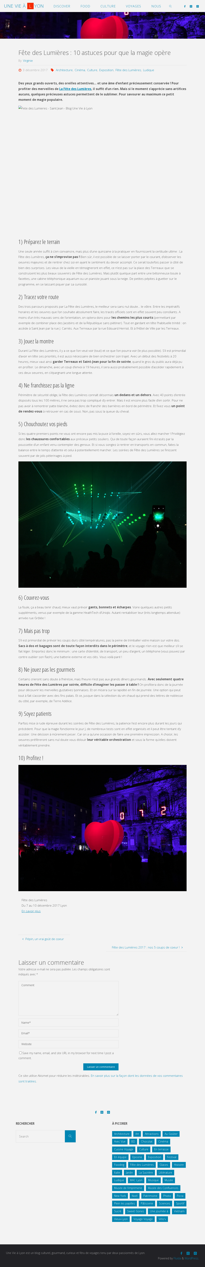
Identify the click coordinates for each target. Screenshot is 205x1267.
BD (133, 1141)
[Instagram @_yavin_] (191, 6)
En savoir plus (31, 911)
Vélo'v (162, 1219)
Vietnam (179, 1211)
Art (137, 1134)
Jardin (129, 1172)
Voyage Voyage (143, 1219)
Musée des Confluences (163, 1188)
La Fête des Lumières (75, 89)
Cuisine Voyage (123, 1149)
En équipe (120, 1157)
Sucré (117, 1211)
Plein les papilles (124, 1203)
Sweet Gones (135, 1211)
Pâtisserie (147, 1203)
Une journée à (159, 1211)
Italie (117, 1172)
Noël (135, 1196)
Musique (153, 1180)
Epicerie (137, 1157)
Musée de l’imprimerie (128, 1188)
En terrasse (161, 1149)
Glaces (164, 1165)
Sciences (164, 1203)
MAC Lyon (136, 1180)
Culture (92, 70)
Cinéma (80, 70)
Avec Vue (120, 1141)
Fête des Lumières (128, 70)
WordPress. (192, 1258)
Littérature (165, 1172)
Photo (167, 1196)
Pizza (180, 1196)
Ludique (148, 70)
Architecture (64, 70)
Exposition (106, 70)
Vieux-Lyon (121, 1219)
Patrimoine (150, 1196)
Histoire (179, 1165)
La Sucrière (146, 1172)
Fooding (119, 1165)
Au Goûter (171, 1134)
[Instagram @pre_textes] (197, 6)
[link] (170, 6)
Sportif (180, 1203)
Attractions (152, 1134)
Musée (169, 1180)
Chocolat (147, 1141)
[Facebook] (185, 6)
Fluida (177, 1258)
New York (120, 1196)
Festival (171, 1157)
